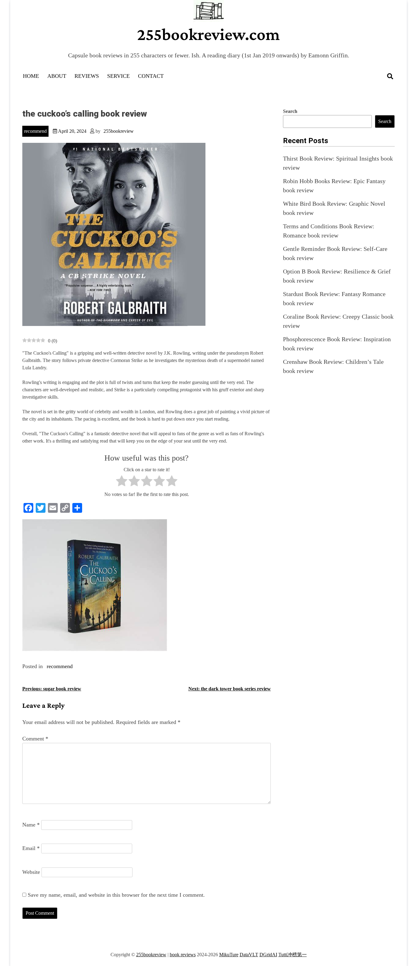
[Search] (390, 76)
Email (31, 848)
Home (31, 76)
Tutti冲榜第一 (292, 954)
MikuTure (228, 954)
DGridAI (268, 954)
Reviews (86, 76)
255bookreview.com (208, 34)
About (56, 76)
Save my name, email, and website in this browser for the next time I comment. (116, 895)
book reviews (183, 954)
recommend (35, 131)
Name (31, 825)
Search (290, 111)
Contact (151, 76)
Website (31, 872)
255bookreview (118, 131)
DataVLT (249, 954)
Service (118, 76)
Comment (35, 739)
